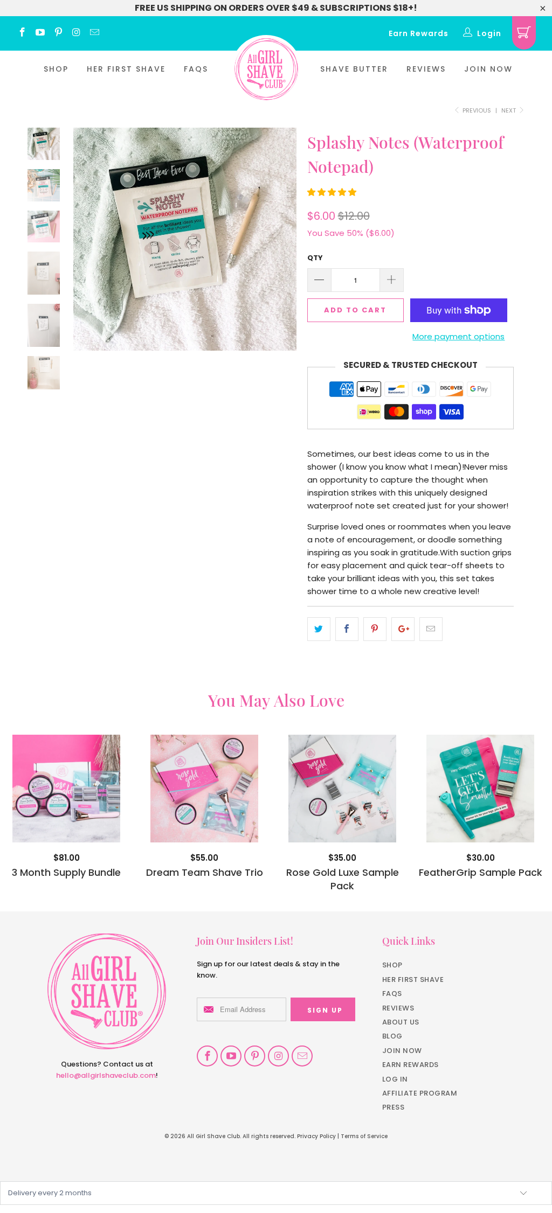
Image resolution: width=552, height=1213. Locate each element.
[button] (331, 192)
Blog (392, 1036)
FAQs (196, 69)
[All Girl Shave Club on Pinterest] (57, 33)
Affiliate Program (420, 1093)
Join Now (488, 69)
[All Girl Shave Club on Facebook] (21, 33)
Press (393, 1107)
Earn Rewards (418, 33)
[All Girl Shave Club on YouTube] (39, 33)
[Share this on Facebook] (346, 629)
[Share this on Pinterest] (375, 629)
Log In (395, 1079)
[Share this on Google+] (403, 629)
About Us (400, 1022)
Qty (315, 258)
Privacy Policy (316, 1136)
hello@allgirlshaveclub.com (106, 1075)
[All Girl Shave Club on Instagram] (76, 33)
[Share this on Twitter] (318, 629)
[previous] (85, 247)
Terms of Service (364, 1136)
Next (509, 110)
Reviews (426, 69)
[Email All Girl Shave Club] (93, 33)
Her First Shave (126, 69)
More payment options (458, 336)
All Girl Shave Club (213, 1136)
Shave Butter (354, 69)
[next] (284, 247)
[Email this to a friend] (431, 629)
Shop (56, 69)
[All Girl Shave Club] (266, 69)
